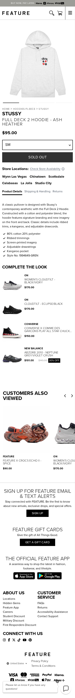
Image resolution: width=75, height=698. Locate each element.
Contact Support (48, 616)
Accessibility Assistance (53, 612)
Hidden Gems (11, 603)
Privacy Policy (39, 661)
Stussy (44, 109)
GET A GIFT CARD (37, 542)
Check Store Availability (45, 169)
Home (6, 109)
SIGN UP (37, 513)
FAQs (41, 603)
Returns (42, 607)
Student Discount (14, 616)
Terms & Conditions (43, 666)
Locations (9, 599)
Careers (8, 612)
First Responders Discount (19, 625)
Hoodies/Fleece (24, 109)
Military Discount (13, 620)
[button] (65, 396)
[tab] (13, 192)
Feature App (11, 607)
